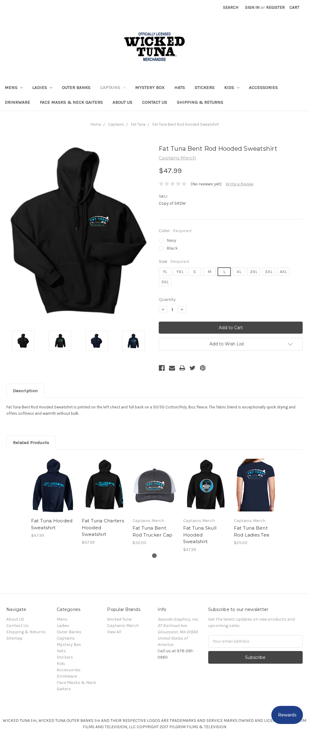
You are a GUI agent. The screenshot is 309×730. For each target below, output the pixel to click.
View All (114, 631)
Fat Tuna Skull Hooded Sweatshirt (200, 534)
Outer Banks (76, 87)
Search (230, 7)
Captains (111, 87)
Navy (171, 240)
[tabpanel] (53, 497)
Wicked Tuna (119, 619)
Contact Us (154, 102)
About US (122, 102)
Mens (12, 87)
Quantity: (168, 299)
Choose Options (53, 490)
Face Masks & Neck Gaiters (71, 102)
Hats (179, 87)
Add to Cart (154, 490)
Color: (175, 230)
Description (25, 390)
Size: (174, 261)
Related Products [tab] (31, 442)
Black (172, 248)
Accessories (263, 87)
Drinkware (17, 102)
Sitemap (14, 638)
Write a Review (239, 184)
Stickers (205, 87)
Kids (229, 87)
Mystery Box (150, 87)
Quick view (53, 477)
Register (275, 7)
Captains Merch (123, 625)
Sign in (252, 7)
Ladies (40, 87)
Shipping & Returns (200, 102)
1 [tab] (154, 555)
